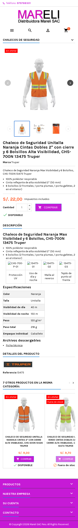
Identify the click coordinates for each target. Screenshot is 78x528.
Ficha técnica (14, 345)
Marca (7, 162)
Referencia (9, 372)
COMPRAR (48, 207)
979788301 (24, 3)
